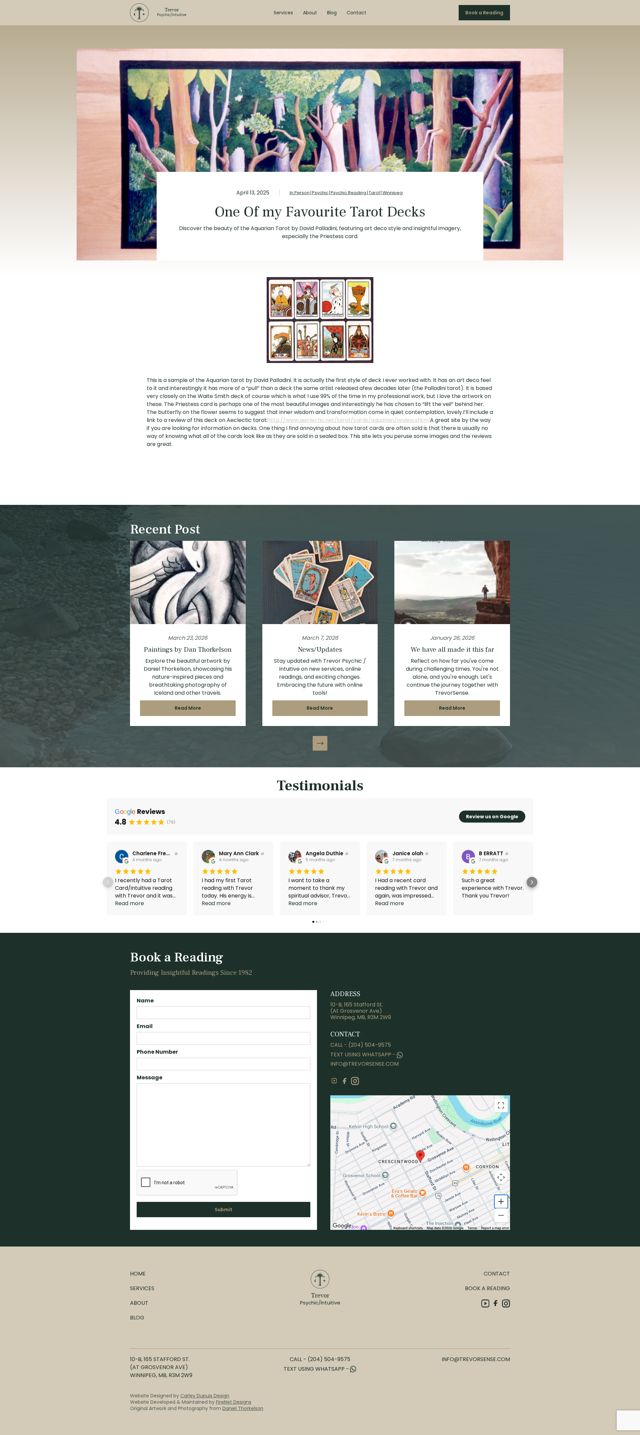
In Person (300, 192)
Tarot (374, 192)
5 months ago (320, 860)
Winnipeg (392, 192)
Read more (129, 903)
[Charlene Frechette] (121, 856)
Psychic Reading (348, 192)
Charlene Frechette (152, 854)
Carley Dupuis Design (204, 1395)
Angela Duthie (324, 854)
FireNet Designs (233, 1402)
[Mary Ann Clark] (208, 856)
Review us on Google (492, 816)
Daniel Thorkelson (242, 1408)
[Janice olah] (381, 856)
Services (283, 12)
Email (145, 1026)
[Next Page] (320, 743)
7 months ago (406, 860)
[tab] (313, 922)
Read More (188, 708)
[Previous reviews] (108, 882)
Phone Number (157, 1052)
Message (149, 1077)
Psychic (320, 192)
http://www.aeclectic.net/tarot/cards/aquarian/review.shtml (349, 420)
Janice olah (407, 854)
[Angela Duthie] (295, 856)
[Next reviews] (532, 882)
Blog (332, 12)
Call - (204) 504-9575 (360, 1045)
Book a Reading (484, 12)
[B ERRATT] (468, 856)
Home (138, 1273)
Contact (356, 12)
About (310, 12)
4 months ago (147, 860)
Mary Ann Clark (239, 854)
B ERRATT (491, 854)
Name (145, 1000)
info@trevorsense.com (364, 1064)
